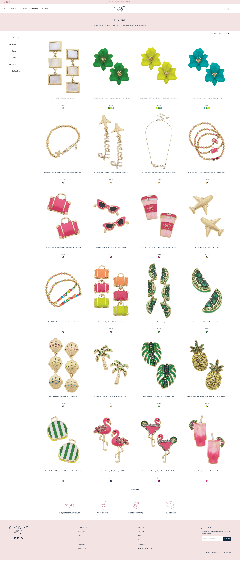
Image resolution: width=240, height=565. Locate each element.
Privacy (208, 552)
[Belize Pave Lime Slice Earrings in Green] (159, 291)
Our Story (141, 531)
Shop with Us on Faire (145, 548)
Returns (80, 540)
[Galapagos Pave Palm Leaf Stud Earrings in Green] (159, 365)
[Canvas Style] (120, 9)
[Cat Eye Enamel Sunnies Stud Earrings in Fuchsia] (111, 216)
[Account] (228, 9)
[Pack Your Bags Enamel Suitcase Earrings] (111, 291)
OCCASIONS (34, 8)
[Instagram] (4, 2)
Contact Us (81, 544)
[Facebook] (7, 2)
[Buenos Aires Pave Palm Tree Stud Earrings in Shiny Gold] (111, 365)
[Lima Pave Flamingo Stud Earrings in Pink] (111, 440)
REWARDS (45, 8)
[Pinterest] (9, 2)
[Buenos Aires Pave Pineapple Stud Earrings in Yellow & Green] (206, 365)
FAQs (79, 536)
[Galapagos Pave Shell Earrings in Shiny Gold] (63, 365)
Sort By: (213, 33)
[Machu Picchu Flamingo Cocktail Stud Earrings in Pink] (159, 440)
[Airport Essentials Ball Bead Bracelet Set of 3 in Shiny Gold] (206, 142)
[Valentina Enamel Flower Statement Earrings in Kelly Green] (111, 67)
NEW (5, 8)
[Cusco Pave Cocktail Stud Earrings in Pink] (206, 440)
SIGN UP (227, 539)
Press (139, 540)
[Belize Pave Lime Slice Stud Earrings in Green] (206, 291)
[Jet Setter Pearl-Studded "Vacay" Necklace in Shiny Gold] (159, 142)
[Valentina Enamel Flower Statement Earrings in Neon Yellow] (159, 67)
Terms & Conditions (217, 552)
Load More (135, 489)
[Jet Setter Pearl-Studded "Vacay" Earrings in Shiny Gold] (111, 142)
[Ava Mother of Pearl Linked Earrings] (63, 67)
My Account (81, 531)
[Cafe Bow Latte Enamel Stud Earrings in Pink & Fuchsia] (159, 216)
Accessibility (227, 552)
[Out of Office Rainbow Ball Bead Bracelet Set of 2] (63, 291)
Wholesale (141, 544)
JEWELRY (13, 8)
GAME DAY (23, 8)
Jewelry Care (82, 548)
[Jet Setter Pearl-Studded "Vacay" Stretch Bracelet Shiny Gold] (63, 142)
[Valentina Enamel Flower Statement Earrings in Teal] (206, 67)
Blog (139, 536)
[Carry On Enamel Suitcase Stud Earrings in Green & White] (63, 440)
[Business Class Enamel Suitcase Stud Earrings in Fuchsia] (63, 216)
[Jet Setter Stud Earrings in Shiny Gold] (206, 216)
